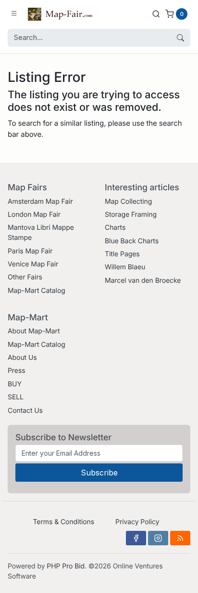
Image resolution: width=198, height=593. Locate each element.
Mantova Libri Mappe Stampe (41, 233)
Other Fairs (25, 277)
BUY (15, 384)
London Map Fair (34, 215)
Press (16, 371)
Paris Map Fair (30, 251)
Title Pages (122, 254)
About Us (22, 358)
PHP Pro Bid (66, 566)
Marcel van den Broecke (143, 281)
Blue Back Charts (132, 241)
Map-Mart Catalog (36, 291)
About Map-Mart (34, 331)
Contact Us (25, 411)
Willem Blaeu (125, 267)
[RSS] (180, 538)
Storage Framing (131, 215)
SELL (16, 397)
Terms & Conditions (63, 522)
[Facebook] (136, 538)
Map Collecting (128, 202)
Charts (115, 228)
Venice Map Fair (33, 264)
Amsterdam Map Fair (40, 202)
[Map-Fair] (64, 13)
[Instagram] (158, 538)
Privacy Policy (137, 522)
